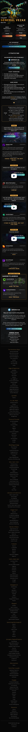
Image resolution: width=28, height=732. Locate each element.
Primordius (14, 433)
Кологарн (14, 690)
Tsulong (14, 486)
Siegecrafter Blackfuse (14, 389)
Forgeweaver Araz (14, 452)
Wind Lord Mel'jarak (14, 479)
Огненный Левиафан (14, 682)
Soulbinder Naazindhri (14, 450)
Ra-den (14, 442)
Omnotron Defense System (14, 564)
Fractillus (14, 455)
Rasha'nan (14, 534)
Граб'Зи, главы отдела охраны (14, 505)
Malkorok (14, 384)
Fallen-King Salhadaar (14, 407)
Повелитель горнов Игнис (14, 683)
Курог (14, 632)
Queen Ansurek (14, 540)
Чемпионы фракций (14, 673)
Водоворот (13, 98)
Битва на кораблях (14, 644)
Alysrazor (14, 551)
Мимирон (14, 694)
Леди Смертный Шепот (14, 643)
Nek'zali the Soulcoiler (14, 353)
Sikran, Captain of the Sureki (14, 532)
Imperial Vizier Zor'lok (14, 474)
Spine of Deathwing (14, 522)
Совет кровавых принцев (14, 653)
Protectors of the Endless (14, 484)
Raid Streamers (14, 716)
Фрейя (14, 695)
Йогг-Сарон (14, 702)
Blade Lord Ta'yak (14, 476)
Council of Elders (14, 424)
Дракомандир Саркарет (14, 619)
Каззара (14, 605)
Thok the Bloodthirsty (14, 387)
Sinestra (14, 581)
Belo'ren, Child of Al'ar (14, 414)
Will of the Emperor (14, 472)
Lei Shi (14, 488)
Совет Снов (14, 591)
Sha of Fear (14, 489)
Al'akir (14, 562)
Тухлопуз (14, 648)
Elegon (14, 470)
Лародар (14, 593)
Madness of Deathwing (14, 523)
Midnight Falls (14, 416)
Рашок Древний (14, 612)
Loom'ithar (14, 448)
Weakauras (14, 711)
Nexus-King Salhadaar (14, 457)
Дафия (14, 631)
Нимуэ (14, 595)
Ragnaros (14, 556)
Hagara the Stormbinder (14, 517)
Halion (14, 665)
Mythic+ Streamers (14, 714)
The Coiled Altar (14, 363)
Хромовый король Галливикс (14, 506)
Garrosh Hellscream (14, 392)
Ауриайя (14, 692)
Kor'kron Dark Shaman (14, 380)
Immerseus (14, 370)
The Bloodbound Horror (14, 530)
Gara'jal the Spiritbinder (14, 467)
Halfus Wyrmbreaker (14, 575)
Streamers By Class (14, 712)
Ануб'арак (14, 677)
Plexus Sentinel (14, 446)
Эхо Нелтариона (14, 617)
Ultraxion (14, 518)
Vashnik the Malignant (14, 356)
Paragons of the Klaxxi (14, 390)
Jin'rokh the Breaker (14, 421)
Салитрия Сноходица (14, 656)
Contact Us (14, 726)
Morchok (14, 511)
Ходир (14, 699)
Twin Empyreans (14, 438)
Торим (14, 697)
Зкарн (14, 614)
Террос (14, 626)
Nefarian (14, 573)
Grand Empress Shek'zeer (14, 483)
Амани (12, 96)
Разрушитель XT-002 (14, 687)
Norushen (14, 373)
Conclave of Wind (14, 561)
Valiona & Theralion (14, 576)
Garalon (14, 477)
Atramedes (14, 568)
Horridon (14, 423)
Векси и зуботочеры (14, 494)
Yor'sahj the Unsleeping (14, 515)
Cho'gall (14, 580)
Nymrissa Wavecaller (14, 351)
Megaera (14, 428)
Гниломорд (14, 649)
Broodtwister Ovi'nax (14, 535)
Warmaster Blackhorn (14, 520)
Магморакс (14, 615)
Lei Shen (14, 440)
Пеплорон (14, 597)
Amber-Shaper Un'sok (14, 481)
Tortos (14, 426)
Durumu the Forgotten (14, 431)
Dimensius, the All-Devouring (14, 459)
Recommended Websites (14, 718)
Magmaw (14, 566)
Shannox (14, 545)
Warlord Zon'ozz (14, 513)
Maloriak (14, 571)
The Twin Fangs (14, 361)
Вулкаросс (14, 590)
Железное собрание (14, 688)
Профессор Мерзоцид (14, 651)
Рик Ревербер (14, 498)
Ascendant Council (14, 578)
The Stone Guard (14, 464)
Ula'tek (14, 365)
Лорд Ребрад (14, 641)
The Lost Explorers (14, 358)
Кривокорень (14, 586)
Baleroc (14, 552)
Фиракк (14, 600)
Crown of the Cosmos (14, 411)
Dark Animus (14, 435)
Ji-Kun (14, 430)
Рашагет (14, 636)
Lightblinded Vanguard (14, 409)
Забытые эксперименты (14, 609)
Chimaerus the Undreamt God (14, 412)
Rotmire (14, 397)
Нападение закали (14, 610)
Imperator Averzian (14, 402)
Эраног (14, 624)
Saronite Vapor (14, 116)
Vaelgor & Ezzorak (14, 406)
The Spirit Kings (14, 469)
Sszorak (14, 360)
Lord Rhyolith (14, 547)
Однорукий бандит (14, 503)
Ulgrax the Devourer (14, 528)
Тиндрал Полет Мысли (14, 598)
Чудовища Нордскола (14, 670)
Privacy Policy (14, 724)
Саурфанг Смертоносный (14, 646)
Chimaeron (14, 569)
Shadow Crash (16, 115)
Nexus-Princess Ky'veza (14, 537)
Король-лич (14, 660)
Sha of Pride (14, 375)
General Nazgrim (14, 382)
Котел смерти (14, 496)
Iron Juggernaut (14, 378)
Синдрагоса (14, 658)
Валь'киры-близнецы (14, 675)
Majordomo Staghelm (14, 554)
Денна (14, 634)
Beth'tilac (14, 549)
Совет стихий (14, 629)
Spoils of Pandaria (14, 385)
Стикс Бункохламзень (14, 500)
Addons (14, 709)
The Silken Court (14, 539)
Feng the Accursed (14, 465)
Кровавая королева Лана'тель (14, 655)
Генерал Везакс (14, 701)
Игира (14, 588)
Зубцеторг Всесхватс (14, 501)
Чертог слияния (14, 607)
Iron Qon (14, 436)
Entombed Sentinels (14, 354)
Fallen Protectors (14, 372)
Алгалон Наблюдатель (14, 704)
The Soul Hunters (14, 453)
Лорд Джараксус (14, 671)
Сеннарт (14, 627)
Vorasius (14, 404)
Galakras (14, 377)
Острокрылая (14, 685)
